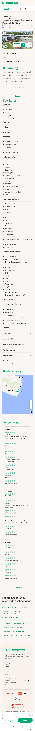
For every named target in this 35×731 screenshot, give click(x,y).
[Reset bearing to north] (31, 407)
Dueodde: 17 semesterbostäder (14, 632)
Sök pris (25, 720)
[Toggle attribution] (31, 412)
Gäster (21, 715)
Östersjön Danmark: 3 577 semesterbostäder (12, 612)
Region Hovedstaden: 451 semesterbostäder (12, 618)
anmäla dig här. (9, 679)
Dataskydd (7, 665)
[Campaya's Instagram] (28, 680)
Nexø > (26, 25)
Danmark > (5, 25)
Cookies (7, 667)
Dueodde (30, 25)
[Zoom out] (31, 404)
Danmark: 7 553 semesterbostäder (15, 607)
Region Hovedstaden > (13, 25)
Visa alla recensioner (17, 588)
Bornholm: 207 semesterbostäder (15, 624)
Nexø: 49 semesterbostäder (13, 628)
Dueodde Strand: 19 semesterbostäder (17, 636)
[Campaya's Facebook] (24, 680)
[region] (17, 39)
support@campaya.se (21, 657)
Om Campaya (8, 663)
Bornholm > (22, 25)
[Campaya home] (10, 3)
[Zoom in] (31, 401)
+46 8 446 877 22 (16, 655)
